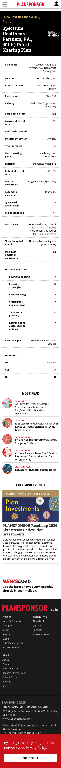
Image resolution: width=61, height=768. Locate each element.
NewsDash (39, 621)
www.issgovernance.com (17, 718)
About (5, 659)
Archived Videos (10, 647)
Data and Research (24, 437)
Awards (6, 634)
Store (5, 686)
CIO (4, 707)
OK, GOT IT (31, 758)
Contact (6, 664)
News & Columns (11, 621)
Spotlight (37, 629)
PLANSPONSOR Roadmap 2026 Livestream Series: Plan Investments (29, 529)
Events (5, 638)
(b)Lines (37, 625)
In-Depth (7, 625)
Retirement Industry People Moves (36, 469)
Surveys (6, 629)
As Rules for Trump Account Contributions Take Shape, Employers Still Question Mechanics (32, 408)
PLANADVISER (17, 707)
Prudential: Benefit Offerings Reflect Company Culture (37, 441)
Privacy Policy (9, 677)
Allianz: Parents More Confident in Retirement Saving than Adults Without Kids (36, 456)
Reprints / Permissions (14, 672)
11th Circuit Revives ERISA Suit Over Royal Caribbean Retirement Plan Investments (36, 427)
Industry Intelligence (12, 642)
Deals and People (24, 467)
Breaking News (41, 634)
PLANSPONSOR (38, 707)
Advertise (7, 681)
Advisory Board (10, 668)
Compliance (21, 401)
